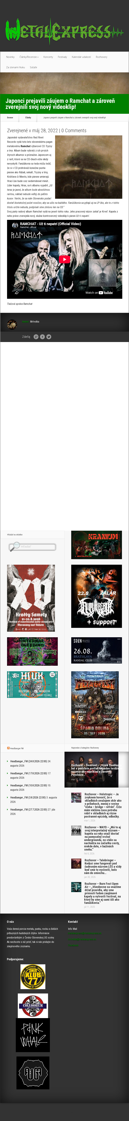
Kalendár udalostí (81, 56)
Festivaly (62, 56)
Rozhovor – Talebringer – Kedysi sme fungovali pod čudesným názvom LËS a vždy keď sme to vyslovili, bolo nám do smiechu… (102, 866)
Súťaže (33, 67)
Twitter (48, 337)
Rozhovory (101, 56)
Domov (10, 117)
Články (28, 117)
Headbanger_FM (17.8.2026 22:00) (28, 773)
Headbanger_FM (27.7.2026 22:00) (28, 809)
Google (36, 337)
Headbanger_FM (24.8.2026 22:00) (28, 761)
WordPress (122, 1112)
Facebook (42, 337)
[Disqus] (64, 397)
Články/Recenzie (28, 56)
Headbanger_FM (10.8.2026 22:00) (28, 785)
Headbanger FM (17, 748)
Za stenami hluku (15, 67)
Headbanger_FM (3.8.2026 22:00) (28, 797)
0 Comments (74, 130)
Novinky (10, 56)
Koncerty (48, 56)
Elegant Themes (91, 1112)
